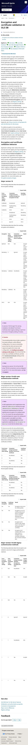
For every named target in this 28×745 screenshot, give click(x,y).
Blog (19, 737)
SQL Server (11, 18)
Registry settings (17, 101)
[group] (14, 276)
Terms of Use (18, 741)
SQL (6, 18)
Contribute (3, 739)
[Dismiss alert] (26, 2)
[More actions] (26, 18)
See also (4, 39)
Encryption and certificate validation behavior (12, 37)
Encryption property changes (8, 178)
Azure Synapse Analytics (7, 47)
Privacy (9, 739)
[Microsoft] (14, 15)
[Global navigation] (1, 15)
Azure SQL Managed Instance (16, 45)
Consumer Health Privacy (7, 741)
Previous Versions (13, 737)
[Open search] (21, 15)
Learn (2, 18)
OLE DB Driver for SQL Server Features (11, 702)
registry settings (15, 133)
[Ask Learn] (23, 18)
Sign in (25, 15)
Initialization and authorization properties (12, 704)
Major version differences (7, 708)
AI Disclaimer (4, 737)
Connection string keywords (8, 706)
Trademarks (3, 743)
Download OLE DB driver (9, 53)
